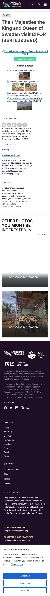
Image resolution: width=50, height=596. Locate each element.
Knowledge (9, 440)
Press (6, 456)
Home (6, 428)
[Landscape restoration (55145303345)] (25, 95)
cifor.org (5, 149)
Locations (8, 444)
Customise (25, 583)
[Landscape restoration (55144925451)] (25, 93)
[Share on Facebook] (4, 125)
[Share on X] (9, 125)
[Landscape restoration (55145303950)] (25, 79)
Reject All (25, 590)
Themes (7, 474)
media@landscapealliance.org (17, 540)
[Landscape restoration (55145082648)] (25, 98)
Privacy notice (17, 564)
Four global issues (11, 469)
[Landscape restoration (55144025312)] (25, 109)
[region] (25, 570)
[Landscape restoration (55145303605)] (31, 90)
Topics (7, 479)
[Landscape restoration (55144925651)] (18, 90)
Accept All (25, 576)
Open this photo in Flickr (25, 59)
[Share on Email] (24, 125)
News (6, 448)
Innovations (9, 483)
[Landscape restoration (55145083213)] (25, 70)
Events (7, 452)
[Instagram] (19, 125)
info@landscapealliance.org (16, 531)
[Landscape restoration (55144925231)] (25, 101)
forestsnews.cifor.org (11, 155)
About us (8, 432)
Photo (6, 15)
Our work (8, 436)
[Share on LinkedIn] (14, 125)
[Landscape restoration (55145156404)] (25, 82)
